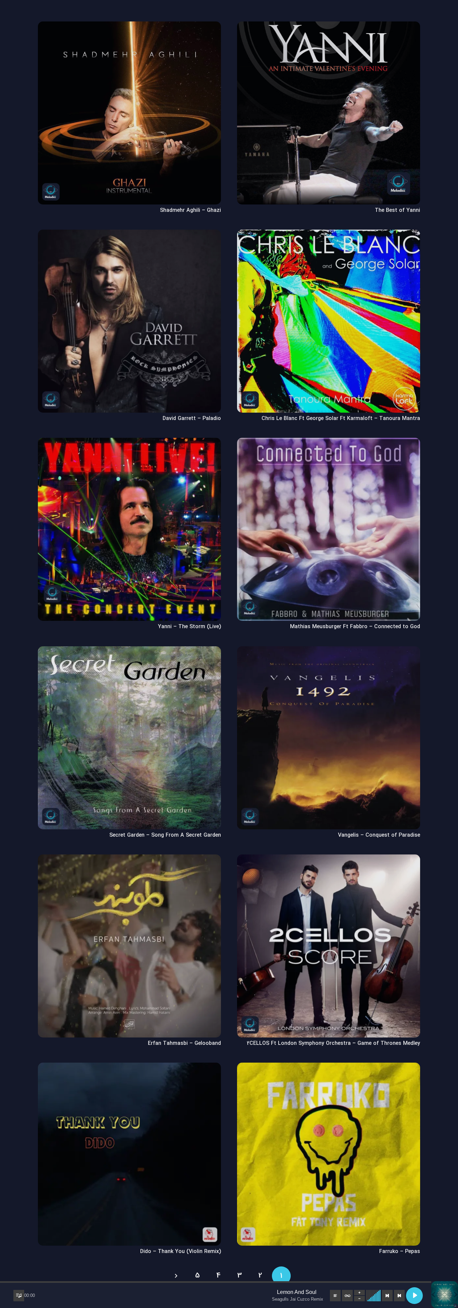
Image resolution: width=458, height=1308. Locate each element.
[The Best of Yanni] (328, 26)
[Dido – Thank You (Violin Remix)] (129, 1067)
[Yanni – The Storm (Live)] (129, 442)
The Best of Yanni (397, 210)
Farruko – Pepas (399, 1251)
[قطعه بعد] (387, 1295)
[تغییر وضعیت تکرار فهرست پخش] (347, 1295)
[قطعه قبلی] (399, 1295)
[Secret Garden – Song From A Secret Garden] (129, 651)
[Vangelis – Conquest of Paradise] (328, 651)
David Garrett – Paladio (192, 418)
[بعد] (176, 1275)
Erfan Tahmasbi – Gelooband (184, 1043)
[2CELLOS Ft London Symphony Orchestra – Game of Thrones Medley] (328, 859)
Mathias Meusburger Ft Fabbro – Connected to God (355, 626)
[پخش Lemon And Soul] (414, 1295)
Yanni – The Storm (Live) (189, 626)
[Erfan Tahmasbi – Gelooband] (129, 859)
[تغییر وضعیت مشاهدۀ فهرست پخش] (18, 1295)
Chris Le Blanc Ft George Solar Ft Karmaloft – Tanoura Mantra (341, 418)
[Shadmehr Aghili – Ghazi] (129, 26)
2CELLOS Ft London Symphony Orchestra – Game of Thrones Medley (333, 1043)
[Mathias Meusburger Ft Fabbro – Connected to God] (328, 442)
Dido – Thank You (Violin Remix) (180, 1251)
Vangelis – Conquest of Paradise (379, 835)
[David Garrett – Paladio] (129, 234)
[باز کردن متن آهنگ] (335, 1295)
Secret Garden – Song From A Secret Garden (165, 835)
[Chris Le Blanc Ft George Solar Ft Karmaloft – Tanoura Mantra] (328, 234)
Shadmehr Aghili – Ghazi (190, 210)
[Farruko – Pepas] (328, 1067)
